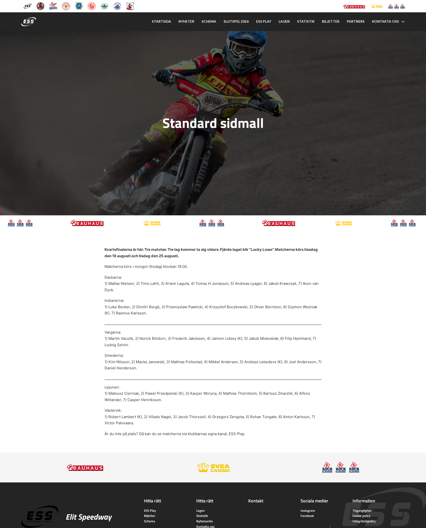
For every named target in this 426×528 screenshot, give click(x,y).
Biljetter (330, 21)
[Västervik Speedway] (104, 5)
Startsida (161, 21)
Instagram (308, 510)
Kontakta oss (385, 21)
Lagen (284, 21)
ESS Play (236, 433)
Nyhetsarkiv (204, 521)
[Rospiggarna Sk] (92, 5)
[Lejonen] (66, 5)
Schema (209, 21)
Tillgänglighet (362, 510)
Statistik (306, 21)
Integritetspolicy (364, 521)
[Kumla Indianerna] (40, 5)
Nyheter (186, 21)
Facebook (307, 515)
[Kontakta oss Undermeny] (403, 21)
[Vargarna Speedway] (117, 5)
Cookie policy (361, 515)
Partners (356, 21)
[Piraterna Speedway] (79, 5)
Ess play (263, 21)
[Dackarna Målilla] (53, 5)
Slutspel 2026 (236, 21)
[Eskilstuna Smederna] (130, 5)
